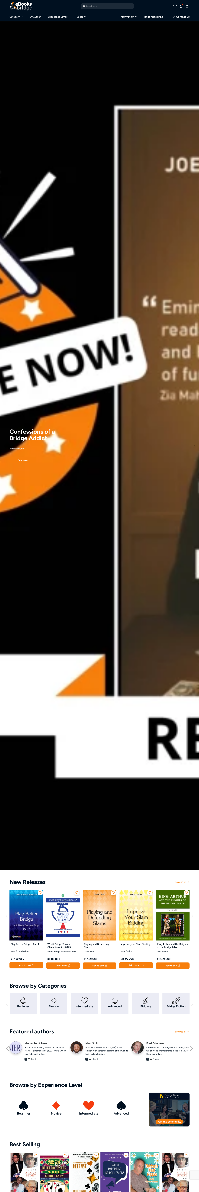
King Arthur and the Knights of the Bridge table (172, 946)
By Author (35, 16)
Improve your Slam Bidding (135, 944)
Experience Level (57, 16)
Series (80, 16)
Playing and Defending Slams (96, 946)
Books (32, 1059)
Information (127, 16)
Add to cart (25, 965)
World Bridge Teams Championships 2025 (59, 946)
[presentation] (7, 915)
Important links (153, 16)
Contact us (182, 16)
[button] (4, 445)
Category (14, 16)
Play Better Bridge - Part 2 (25, 944)
